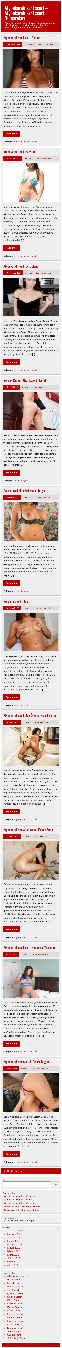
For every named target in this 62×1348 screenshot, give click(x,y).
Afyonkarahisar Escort (25, 141)
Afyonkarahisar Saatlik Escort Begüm (26, 1061)
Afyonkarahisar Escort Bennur (22, 37)
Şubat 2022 (13, 1258)
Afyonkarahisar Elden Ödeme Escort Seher (29, 715)
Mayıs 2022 (13, 1247)
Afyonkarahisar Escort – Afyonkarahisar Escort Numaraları (26, 12)
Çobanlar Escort (16, 1293)
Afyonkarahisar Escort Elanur (21, 266)
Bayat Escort (14, 1282)
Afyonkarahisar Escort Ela (19, 151)
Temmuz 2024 (15, 1237)
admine (28, 158)
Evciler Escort (14, 1310)
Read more (12, 133)
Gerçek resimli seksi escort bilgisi (24, 490)
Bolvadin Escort (15, 1286)
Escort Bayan (21, 480)
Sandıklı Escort (15, 1327)
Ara (5, 1180)
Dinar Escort (14, 1300)
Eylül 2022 (13, 1240)
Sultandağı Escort (17, 1338)
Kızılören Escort (15, 1324)
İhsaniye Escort (15, 1317)
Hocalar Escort (15, 1314)
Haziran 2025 (14, 1233)
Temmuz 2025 (15, 1230)
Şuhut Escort (14, 1334)
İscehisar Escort (15, 1320)
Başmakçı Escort (16, 1279)
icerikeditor (29, 44)
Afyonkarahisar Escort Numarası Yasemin (29, 947)
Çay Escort (13, 1289)
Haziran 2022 (14, 1244)
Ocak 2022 (13, 1261)
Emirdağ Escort (15, 1303)
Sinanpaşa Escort (16, 1331)
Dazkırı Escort (14, 1296)
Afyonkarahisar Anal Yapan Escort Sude (28, 829)
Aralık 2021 (13, 1265)
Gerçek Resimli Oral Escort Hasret (24, 380)
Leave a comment (46, 44)
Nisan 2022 (13, 1251)
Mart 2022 (13, 1254)
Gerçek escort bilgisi (16, 601)
